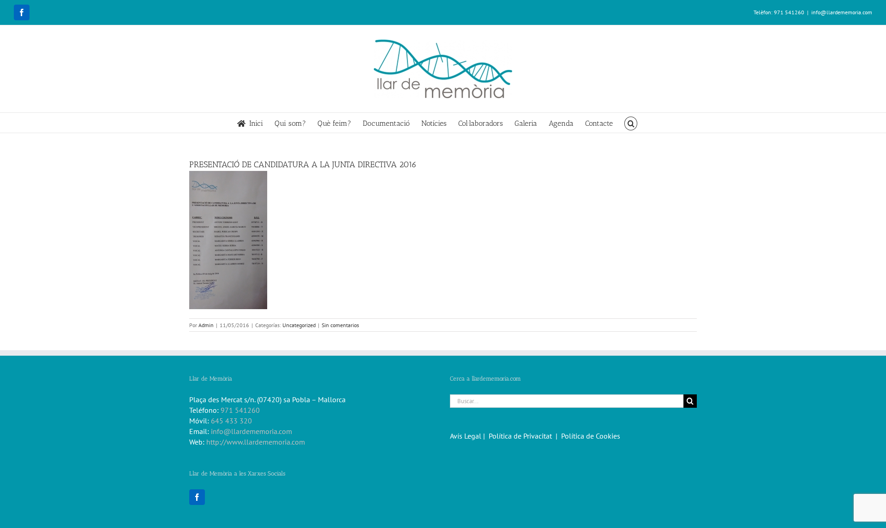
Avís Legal (465, 435)
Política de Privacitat (520, 435)
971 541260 (240, 410)
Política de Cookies (590, 435)
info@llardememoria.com (841, 12)
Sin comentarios (340, 325)
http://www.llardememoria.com (255, 441)
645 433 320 (231, 420)
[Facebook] (197, 497)
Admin (206, 325)
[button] (630, 123)
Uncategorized (299, 325)
